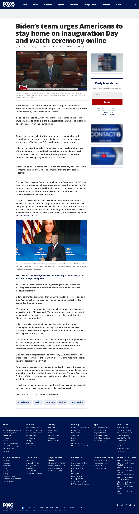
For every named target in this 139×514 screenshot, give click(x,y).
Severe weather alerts (33, 428)
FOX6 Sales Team (100, 460)
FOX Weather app (32, 435)
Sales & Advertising (103, 457)
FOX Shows (121, 451)
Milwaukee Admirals (101, 435)
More (118, 4)
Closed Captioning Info (79, 481)
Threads (5, 471)
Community (31, 457)
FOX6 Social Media (11, 457)
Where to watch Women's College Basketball (126, 483)
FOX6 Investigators (9, 433)
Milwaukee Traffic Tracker (80, 446)
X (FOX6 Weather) (9, 481)
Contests (74, 460)
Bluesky (5, 473)
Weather (30, 424)
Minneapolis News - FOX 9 (57, 466)
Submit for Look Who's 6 (80, 428)
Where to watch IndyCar (125, 475)
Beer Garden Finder (32, 463)
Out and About (76, 435)
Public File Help (76, 476)
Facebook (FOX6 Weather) (12, 479)
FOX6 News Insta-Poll (10, 443)
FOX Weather (30, 438)
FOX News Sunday (123, 448)
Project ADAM (31, 471)
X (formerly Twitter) (9, 476)
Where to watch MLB (124, 468)
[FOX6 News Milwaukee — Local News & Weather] (10, 4)
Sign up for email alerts (79, 463)
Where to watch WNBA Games (125, 487)
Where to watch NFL (124, 460)
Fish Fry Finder (31, 466)
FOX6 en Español (9, 448)
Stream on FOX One (126, 457)
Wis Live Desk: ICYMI (124, 433)
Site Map (6, 451)
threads (126, 505)
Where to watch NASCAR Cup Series (126, 471)
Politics (62, 402)
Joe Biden (50, 402)
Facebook (6, 463)
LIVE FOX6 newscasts (124, 430)
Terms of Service (108, 114)
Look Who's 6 (76, 430)
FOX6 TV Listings (123, 435)
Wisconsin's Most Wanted (12, 430)
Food (73, 441)
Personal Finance (54, 435)
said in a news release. (26, 215)
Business (51, 438)
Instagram (6, 466)
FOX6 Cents (52, 430)
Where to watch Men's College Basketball (125, 478)
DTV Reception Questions (80, 484)
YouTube (6, 460)
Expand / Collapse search (135, 4)
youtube (130, 505)
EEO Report (75, 473)
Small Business (53, 441)
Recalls (50, 433)
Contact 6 (51, 428)
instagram (121, 505)
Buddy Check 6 (31, 468)
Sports (97, 424)
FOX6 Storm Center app (34, 430)
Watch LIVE (122, 424)
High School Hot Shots (102, 438)
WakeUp (75, 424)
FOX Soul (120, 446)
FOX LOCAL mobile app (11, 446)
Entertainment (8, 435)
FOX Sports (121, 443)
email (134, 505)
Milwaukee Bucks (100, 441)
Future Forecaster (32, 443)
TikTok (5, 468)
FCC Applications (77, 479)
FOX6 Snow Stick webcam (35, 446)
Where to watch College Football (125, 464)
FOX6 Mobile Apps (77, 466)
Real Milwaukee (76, 433)
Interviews (74, 438)
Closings (28, 441)
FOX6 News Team (77, 468)
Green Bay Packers (101, 430)
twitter (117, 505)
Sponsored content (101, 468)
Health (37, 402)
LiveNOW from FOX (124, 438)
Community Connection (34, 473)
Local (4, 428)
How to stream (122, 428)
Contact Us (76, 457)
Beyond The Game (100, 433)
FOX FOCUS (98, 466)
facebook (113, 505)
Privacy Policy (109, 112)
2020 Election (47, 47)
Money (51, 424)
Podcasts (6, 438)
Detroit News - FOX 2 (55, 468)
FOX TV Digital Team (35, 47)
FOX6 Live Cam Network (34, 433)
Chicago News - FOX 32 (56, 463)
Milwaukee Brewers (101, 428)
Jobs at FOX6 (75, 471)
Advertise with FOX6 (101, 463)
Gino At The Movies (78, 443)
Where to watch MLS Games (124, 492)
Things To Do (30, 460)
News (5, 424)
